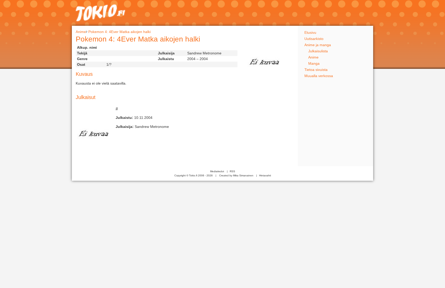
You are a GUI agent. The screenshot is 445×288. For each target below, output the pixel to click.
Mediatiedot (217, 171)
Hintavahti (265, 175)
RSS (232, 171)
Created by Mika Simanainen (236, 175)
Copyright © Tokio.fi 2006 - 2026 (193, 175)
